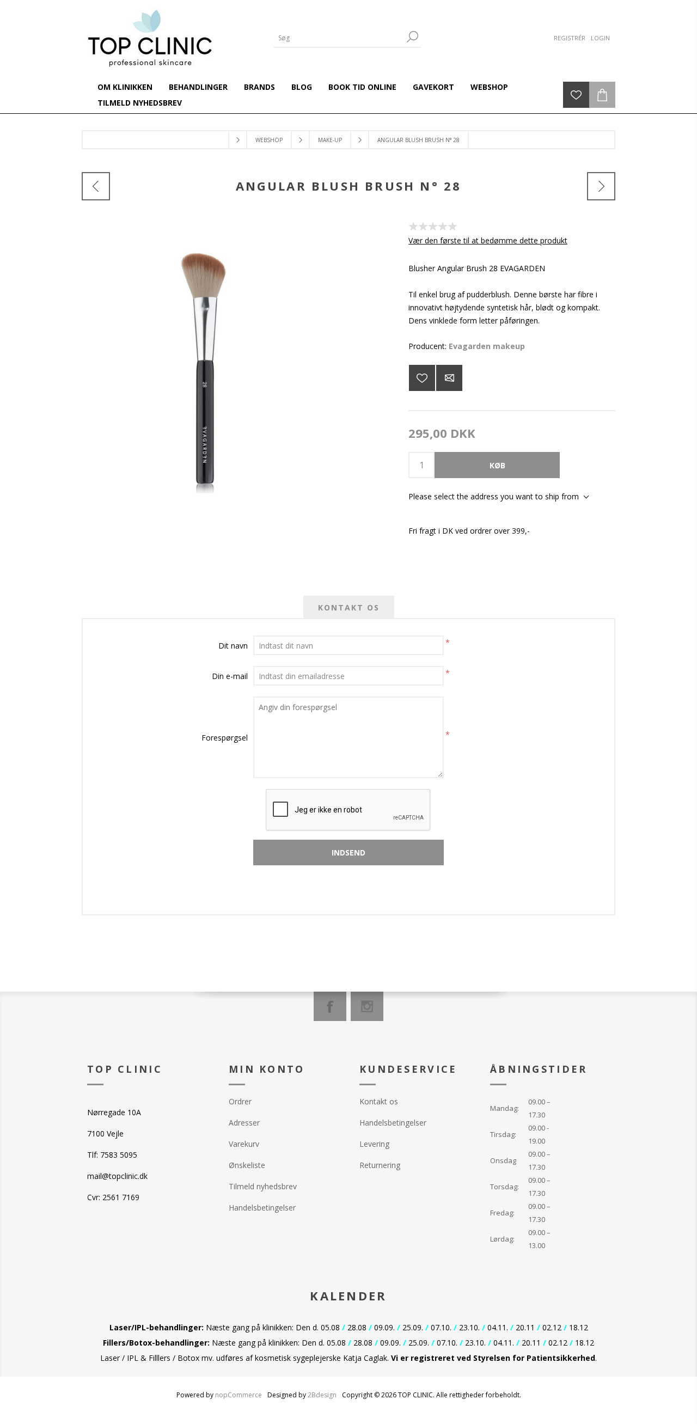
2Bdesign (322, 1394)
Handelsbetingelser (262, 1207)
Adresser (244, 1122)
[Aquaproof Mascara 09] (601, 186)
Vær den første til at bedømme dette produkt (487, 240)
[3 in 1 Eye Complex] (96, 186)
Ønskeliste (247, 1165)
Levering (374, 1144)
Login (600, 38)
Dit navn (233, 645)
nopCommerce (238, 1394)
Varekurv (244, 1144)
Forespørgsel (224, 737)
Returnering (379, 1165)
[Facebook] (330, 1006)
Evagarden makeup (487, 346)
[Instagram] (367, 1006)
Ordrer (240, 1101)
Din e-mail (230, 676)
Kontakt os (378, 1101)
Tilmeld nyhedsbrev (263, 1186)
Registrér (569, 38)
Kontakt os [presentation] (349, 607)
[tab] (348, 607)
